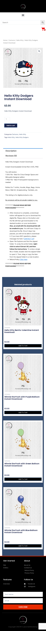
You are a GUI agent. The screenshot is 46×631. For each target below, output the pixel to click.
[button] (23, 15)
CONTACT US (29, 239)
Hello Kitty (19, 40)
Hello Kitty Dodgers (22, 137)
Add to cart (11, 125)
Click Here (23, 259)
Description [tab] (11, 151)
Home (5, 40)
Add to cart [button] (23, 346)
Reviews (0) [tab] (11, 156)
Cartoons (12, 40)
